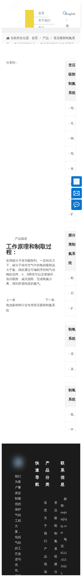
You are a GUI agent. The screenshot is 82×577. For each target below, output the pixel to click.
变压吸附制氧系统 (73, 354)
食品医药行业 (73, 168)
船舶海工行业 (73, 278)
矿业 (73, 214)
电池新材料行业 (73, 108)
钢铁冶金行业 (73, 138)
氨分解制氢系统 (73, 414)
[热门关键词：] (65, 13)
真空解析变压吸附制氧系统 (73, 369)
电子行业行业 (73, 153)
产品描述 (21, 238)
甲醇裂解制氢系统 (73, 429)
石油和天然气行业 (73, 293)
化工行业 (73, 123)
